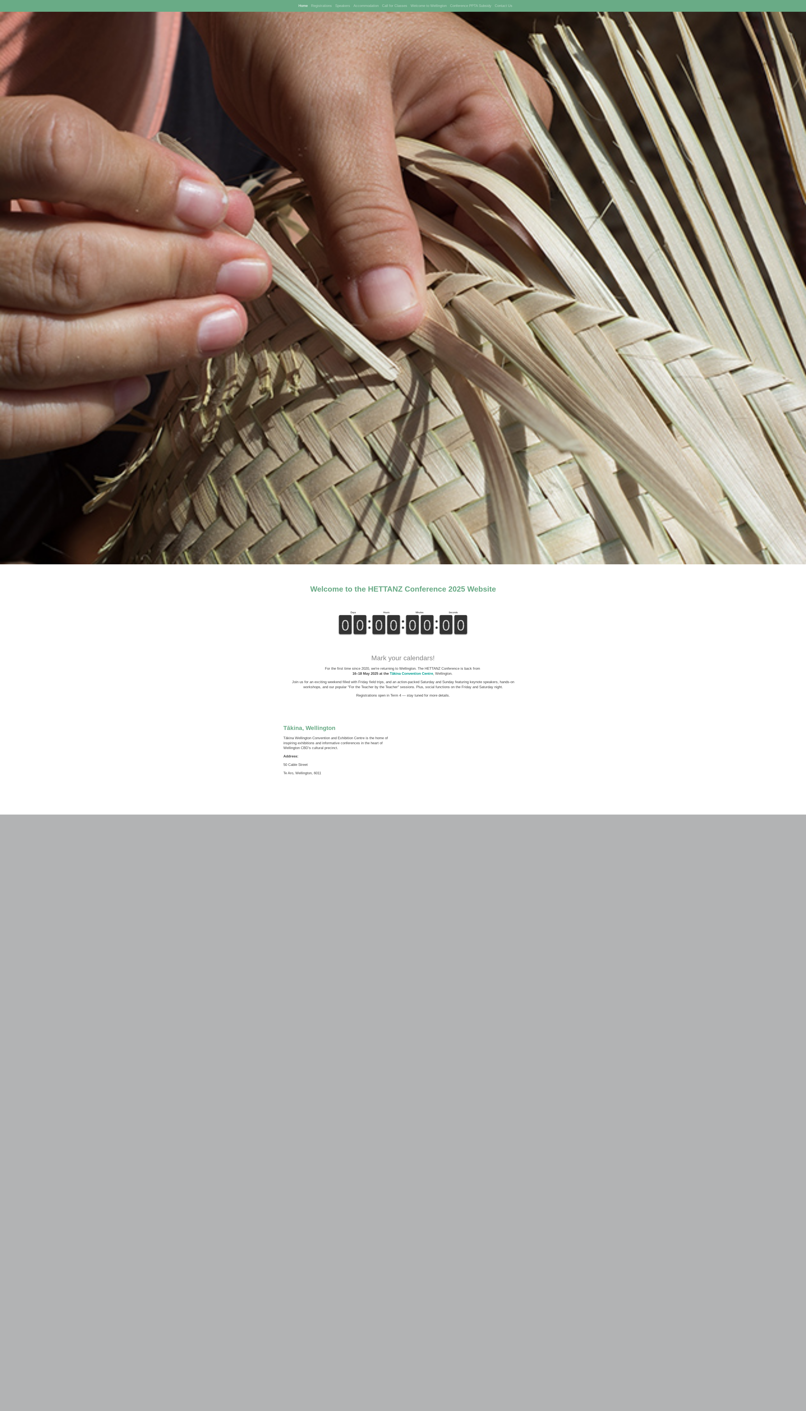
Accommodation (366, 6)
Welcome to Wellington (429, 6)
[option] (403, 282)
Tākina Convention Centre (411, 674)
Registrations (321, 6)
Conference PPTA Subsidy (470, 6)
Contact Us (503, 6)
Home (303, 6)
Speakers (342, 6)
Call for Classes (394, 6)
